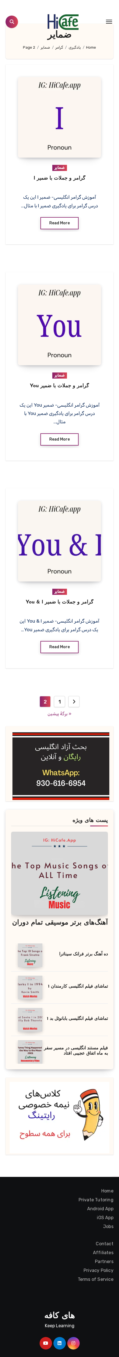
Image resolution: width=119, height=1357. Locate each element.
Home (107, 1191)
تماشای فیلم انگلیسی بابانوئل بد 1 (77, 1018)
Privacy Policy (98, 1270)
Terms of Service (95, 1279)
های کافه (59, 1316)
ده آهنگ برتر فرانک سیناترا (83, 954)
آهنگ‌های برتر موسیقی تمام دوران (60, 922)
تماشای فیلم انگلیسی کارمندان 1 (78, 986)
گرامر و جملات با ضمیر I (59, 178)
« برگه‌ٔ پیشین (59, 713)
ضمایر (60, 167)
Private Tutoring (96, 1199)
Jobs (108, 1226)
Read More (59, 223)
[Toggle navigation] (109, 21)
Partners (104, 1261)
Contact (104, 1243)
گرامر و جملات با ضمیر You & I (60, 602)
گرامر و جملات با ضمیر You (59, 386)
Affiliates (103, 1252)
